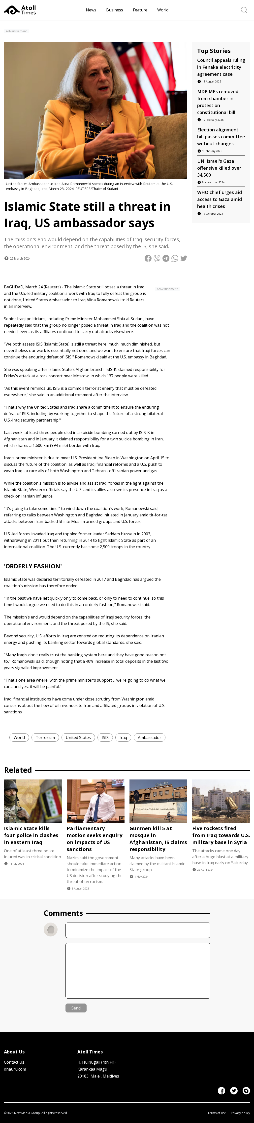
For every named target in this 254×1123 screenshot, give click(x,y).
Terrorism (45, 737)
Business (114, 10)
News (91, 10)
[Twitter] (234, 1090)
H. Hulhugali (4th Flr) (96, 1062)
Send (76, 1008)
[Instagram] (246, 1090)
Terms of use (217, 1113)
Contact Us (14, 1062)
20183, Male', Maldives (98, 1076)
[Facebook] (221, 1090)
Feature (140, 10)
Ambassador (149, 737)
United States (78, 737)
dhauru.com (15, 1069)
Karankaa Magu (92, 1069)
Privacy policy (240, 1113)
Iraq (123, 737)
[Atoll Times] (43, 10)
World (162, 10)
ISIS (105, 737)
